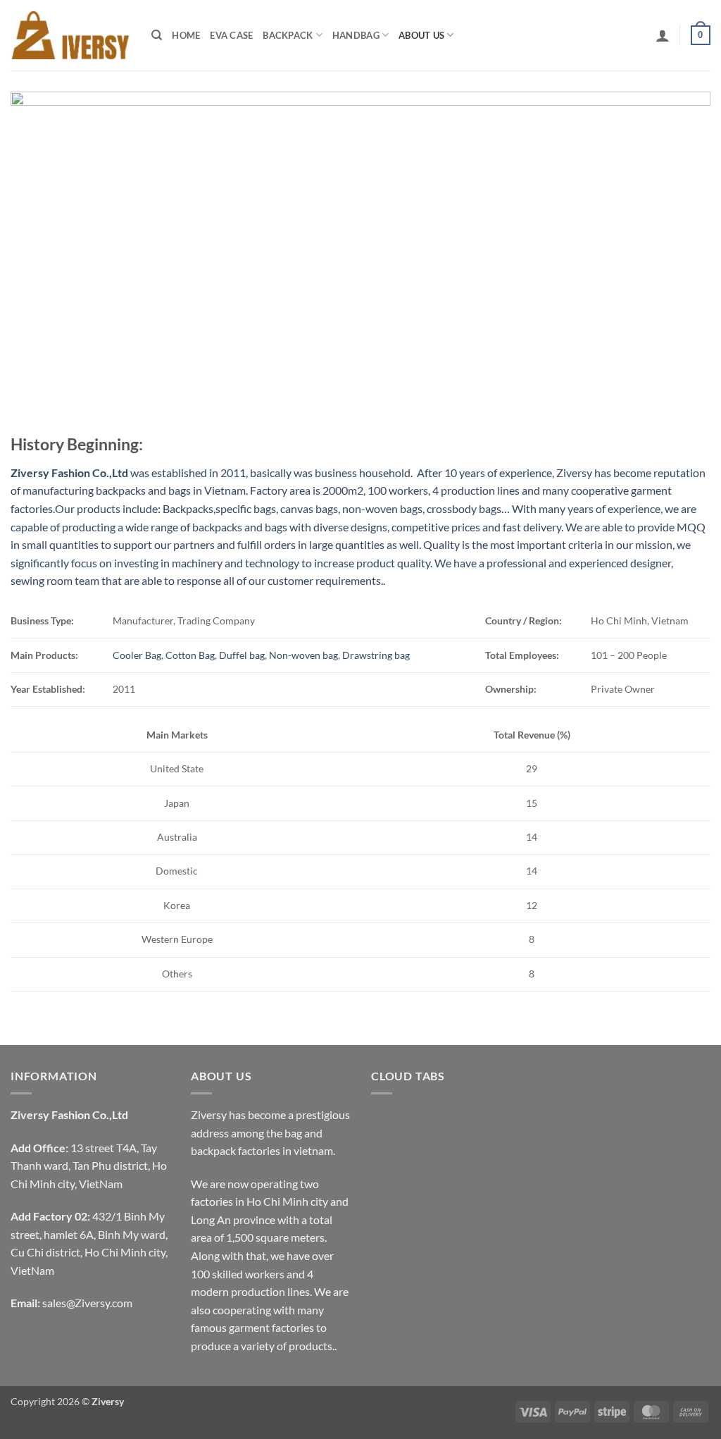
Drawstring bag (376, 655)
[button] (663, 35)
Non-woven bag (303, 655)
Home (186, 35)
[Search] (156, 35)
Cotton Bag (190, 655)
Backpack (288, 35)
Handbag (356, 35)
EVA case (231, 35)
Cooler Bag (137, 655)
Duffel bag (242, 655)
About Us (421, 35)
